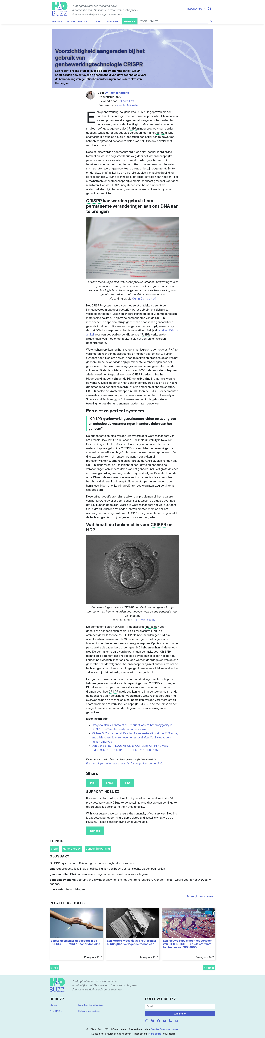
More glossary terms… (201, 896)
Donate (95, 830)
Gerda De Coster (128, 105)
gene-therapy (72, 848)
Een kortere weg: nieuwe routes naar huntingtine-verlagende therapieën (131, 942)
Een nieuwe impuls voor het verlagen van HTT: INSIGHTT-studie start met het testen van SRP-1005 (187, 944)
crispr (54, 848)
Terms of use (154, 1033)
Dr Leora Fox (125, 101)
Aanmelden (180, 1014)
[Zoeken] (210, 21)
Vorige (54, 967)
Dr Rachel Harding (117, 92)
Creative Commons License (164, 1029)
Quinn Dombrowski (144, 298)
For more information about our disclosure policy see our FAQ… (125, 763)
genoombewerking (98, 848)
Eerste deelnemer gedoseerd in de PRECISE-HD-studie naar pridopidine (75, 942)
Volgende (209, 967)
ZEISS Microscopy (144, 620)
